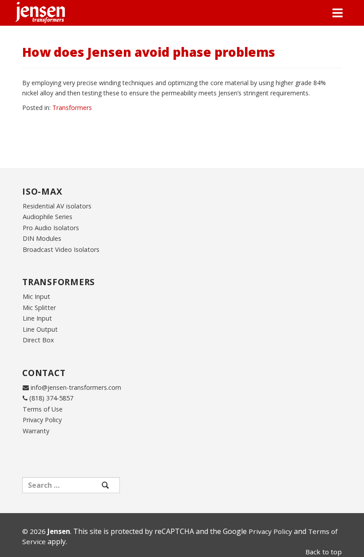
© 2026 (46, 531)
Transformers (72, 107)
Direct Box (38, 340)
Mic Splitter (39, 307)
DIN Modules (42, 238)
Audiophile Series (47, 216)
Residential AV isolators (57, 206)
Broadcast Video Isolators (61, 249)
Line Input (37, 318)
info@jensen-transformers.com (76, 387)
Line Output (40, 329)
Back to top (323, 551)
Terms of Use (43, 409)
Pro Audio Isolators (51, 228)
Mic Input (36, 296)
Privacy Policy (42, 420)
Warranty (36, 431)
